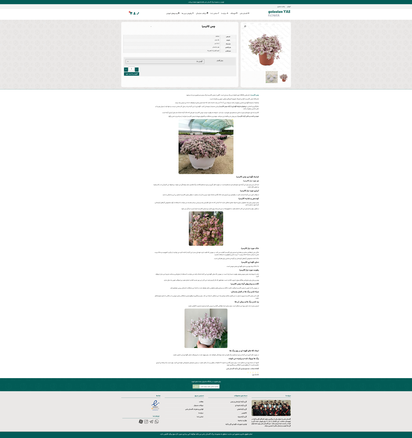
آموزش (289, 7)
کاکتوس (244, 413)
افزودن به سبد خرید (132, 74)
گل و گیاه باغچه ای (241, 405)
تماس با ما (200, 417)
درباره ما (200, 413)
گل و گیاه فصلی (242, 409)
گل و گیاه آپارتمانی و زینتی (238, 402)
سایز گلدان (220, 60)
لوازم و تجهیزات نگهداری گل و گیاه (236, 424)
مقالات (201, 402)
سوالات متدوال (198, 405)
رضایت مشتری (281, 7)
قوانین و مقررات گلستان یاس (194, 409)
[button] (245, 26)
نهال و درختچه (242, 420)
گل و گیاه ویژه (242, 417)
